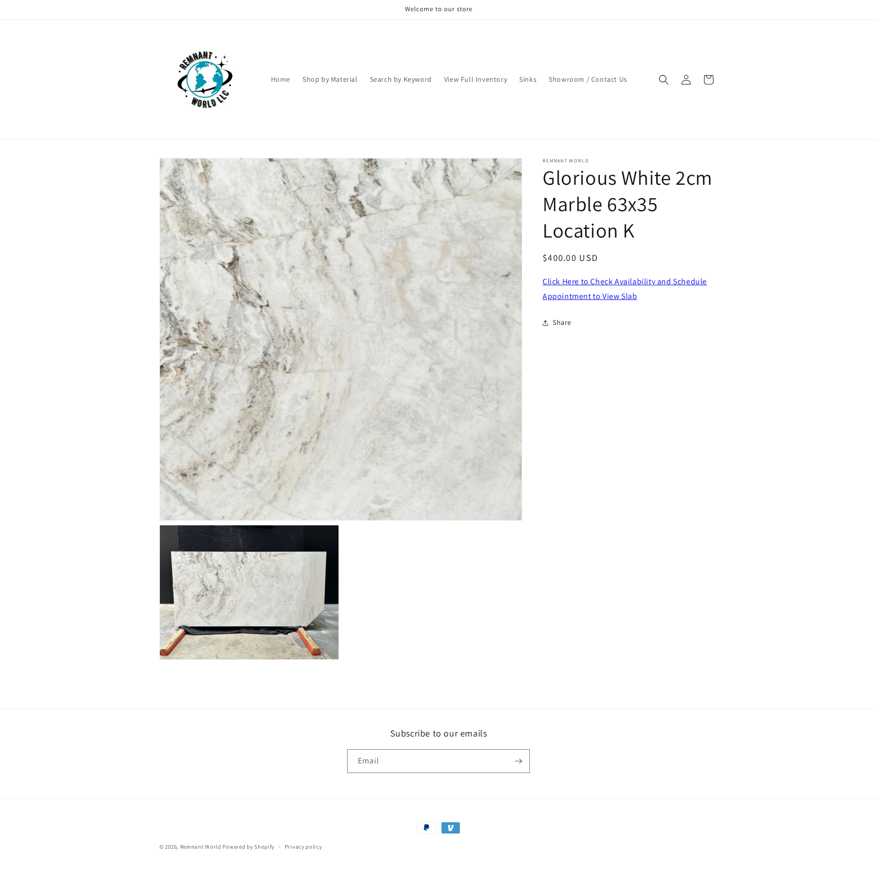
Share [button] (562, 322)
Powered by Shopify (248, 846)
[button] (664, 80)
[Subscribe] (518, 761)
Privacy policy (303, 846)
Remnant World (200, 846)
